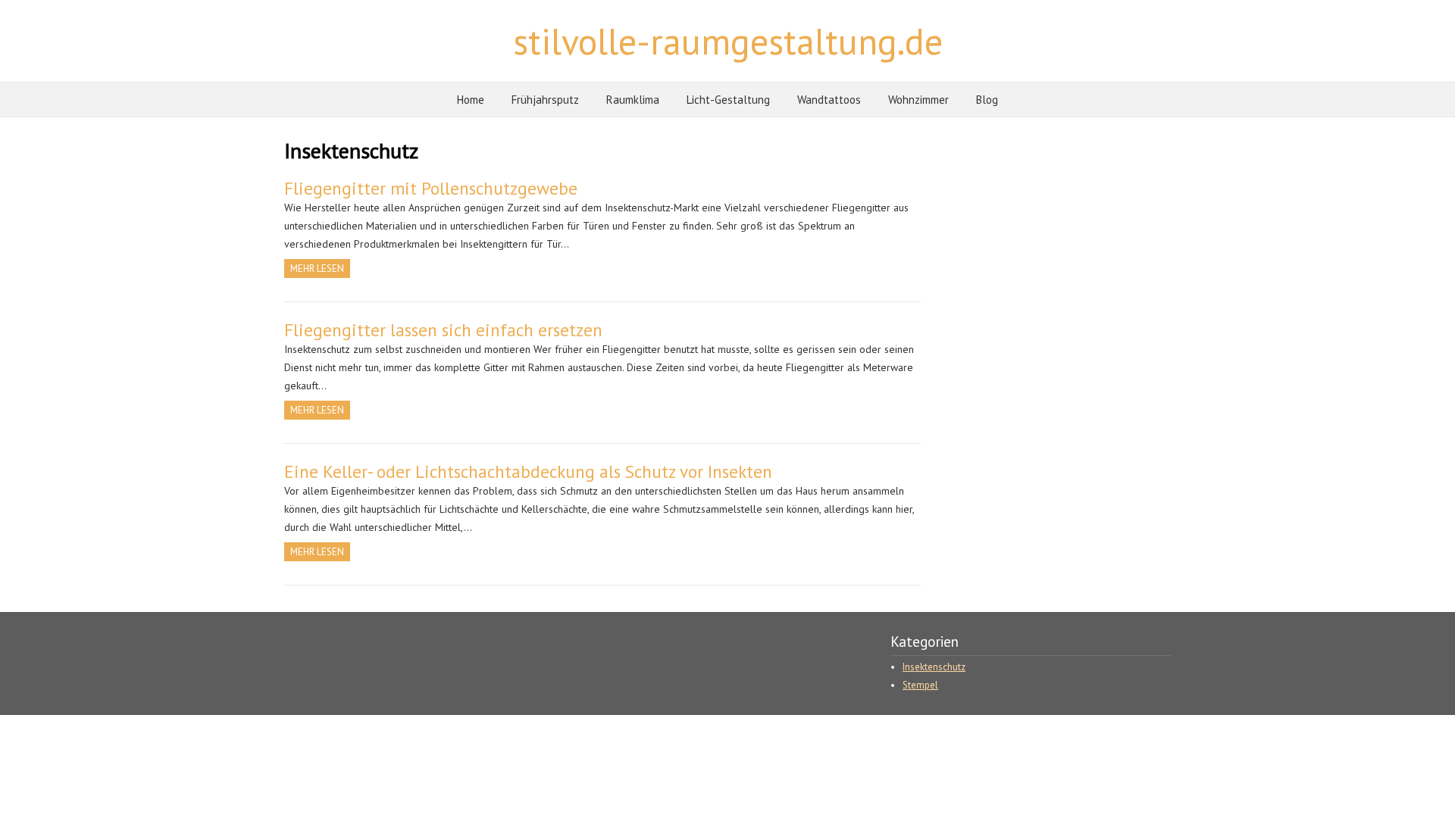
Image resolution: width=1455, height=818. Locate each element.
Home (470, 99)
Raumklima (632, 99)
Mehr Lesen (317, 268)
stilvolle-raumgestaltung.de (728, 40)
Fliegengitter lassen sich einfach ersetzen (443, 330)
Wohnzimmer (918, 99)
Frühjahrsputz (545, 99)
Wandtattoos (829, 99)
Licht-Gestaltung (728, 99)
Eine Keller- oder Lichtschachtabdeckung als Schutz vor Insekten (528, 471)
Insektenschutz (934, 666)
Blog (987, 99)
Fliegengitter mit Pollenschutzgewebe (430, 188)
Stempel (920, 685)
